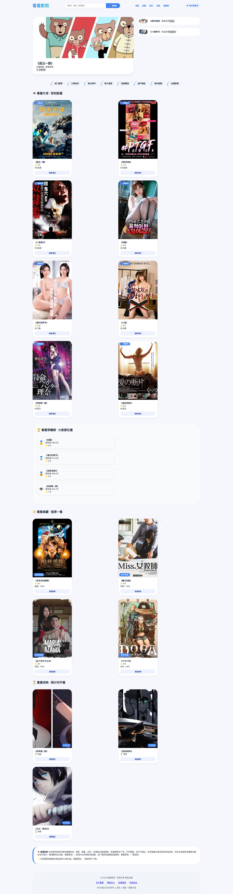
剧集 (144, 5)
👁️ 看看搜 (113, 6)
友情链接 (122, 882)
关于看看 (100, 882)
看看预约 (173, 32)
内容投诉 (133, 882)
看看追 (172, 21)
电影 (137, 5)
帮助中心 (111, 882)
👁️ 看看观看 (41, 70)
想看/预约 (52, 173)
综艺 (151, 5)
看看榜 (166, 5)
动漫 (158, 5)
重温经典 (52, 591)
